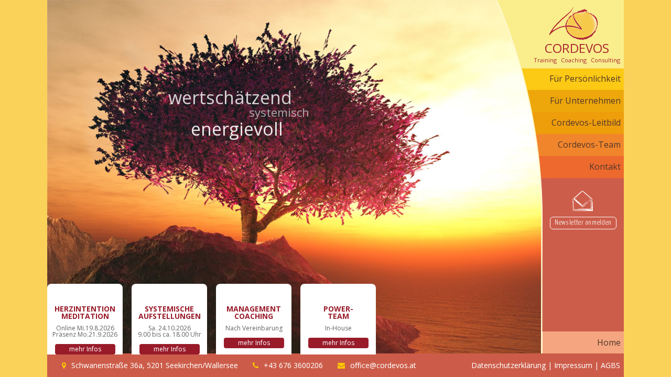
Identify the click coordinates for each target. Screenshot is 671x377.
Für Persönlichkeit (585, 78)
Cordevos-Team (589, 144)
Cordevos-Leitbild (586, 122)
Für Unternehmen (585, 100)
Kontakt (605, 166)
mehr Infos (85, 349)
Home (609, 342)
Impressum (573, 365)
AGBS (610, 365)
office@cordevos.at (383, 365)
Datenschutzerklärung (508, 365)
